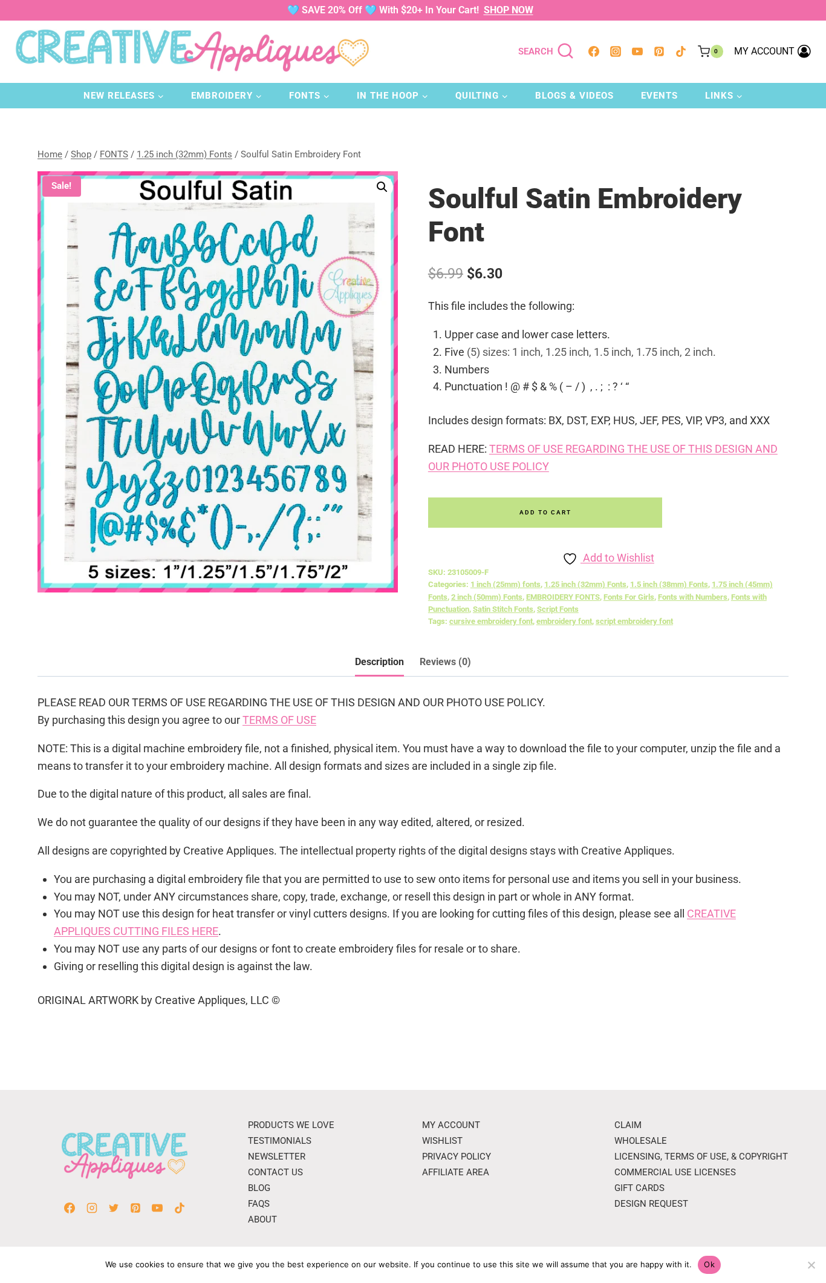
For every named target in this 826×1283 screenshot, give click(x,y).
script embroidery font (634, 621)
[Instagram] (615, 51)
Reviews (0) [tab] (445, 662)
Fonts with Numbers (692, 597)
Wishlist (442, 1140)
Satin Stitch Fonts (503, 609)
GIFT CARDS (639, 1188)
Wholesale (640, 1140)
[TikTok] (681, 51)
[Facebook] (594, 51)
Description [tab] (379, 662)
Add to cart (545, 512)
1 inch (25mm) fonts (505, 584)
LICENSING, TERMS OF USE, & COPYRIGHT (701, 1156)
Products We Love (291, 1125)
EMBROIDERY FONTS (563, 597)
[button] (382, 187)
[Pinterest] (659, 51)
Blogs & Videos (574, 95)
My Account (451, 1125)
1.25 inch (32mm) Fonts (585, 584)
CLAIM (628, 1125)
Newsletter (276, 1156)
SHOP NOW (508, 10)
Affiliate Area (455, 1172)
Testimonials (279, 1140)
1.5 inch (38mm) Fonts (669, 584)
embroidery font (564, 621)
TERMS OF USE (279, 720)
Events (659, 95)
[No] (811, 1265)
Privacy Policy (456, 1156)
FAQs (259, 1203)
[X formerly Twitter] (114, 1208)
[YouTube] (637, 51)
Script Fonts (558, 609)
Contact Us (275, 1172)
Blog (259, 1188)
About (262, 1219)
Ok (709, 1264)
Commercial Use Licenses (675, 1172)
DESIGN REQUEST (651, 1203)
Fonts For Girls (628, 597)
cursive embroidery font (491, 621)
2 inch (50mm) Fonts (486, 597)
